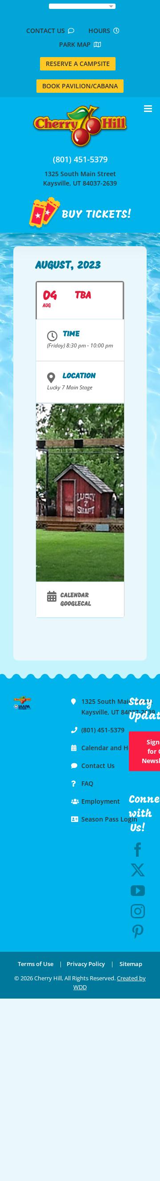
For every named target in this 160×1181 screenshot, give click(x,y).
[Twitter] (138, 870)
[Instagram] (138, 911)
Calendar (74, 595)
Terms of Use (35, 964)
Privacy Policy (86, 964)
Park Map (76, 44)
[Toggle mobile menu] (148, 108)
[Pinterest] (138, 932)
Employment (100, 801)
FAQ (87, 783)
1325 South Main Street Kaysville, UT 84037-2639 (80, 178)
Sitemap (131, 964)
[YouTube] (138, 891)
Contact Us (47, 30)
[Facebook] (138, 849)
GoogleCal (75, 604)
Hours (100, 30)
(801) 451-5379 (80, 159)
